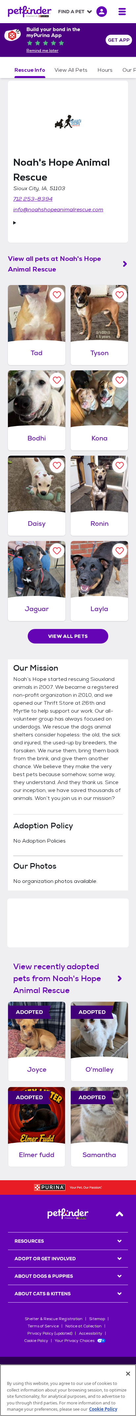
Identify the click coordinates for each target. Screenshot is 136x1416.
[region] (68, 1390)
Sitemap (97, 1318)
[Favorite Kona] (119, 380)
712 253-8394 (32, 198)
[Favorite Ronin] (119, 465)
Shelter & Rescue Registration (54, 1318)
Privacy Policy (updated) (49, 1333)
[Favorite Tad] (57, 294)
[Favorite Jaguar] (57, 550)
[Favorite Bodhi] (57, 380)
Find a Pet (71, 12)
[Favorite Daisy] (57, 465)
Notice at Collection (83, 1326)
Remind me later (42, 50)
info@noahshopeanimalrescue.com (58, 209)
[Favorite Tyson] (119, 294)
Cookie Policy (36, 1340)
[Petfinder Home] (29, 11)
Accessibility (90, 1333)
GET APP (119, 40)
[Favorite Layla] (119, 550)
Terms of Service (43, 1326)
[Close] (128, 1373)
